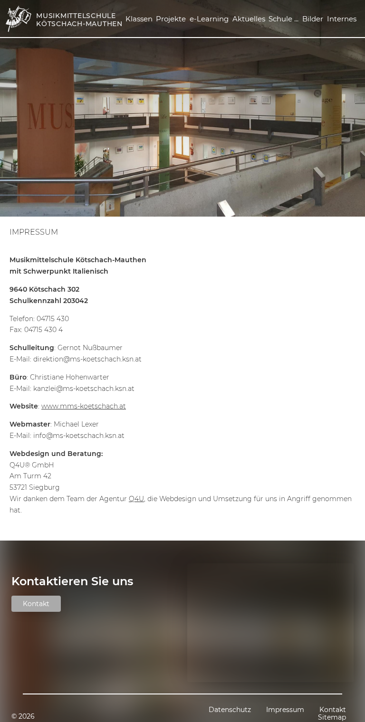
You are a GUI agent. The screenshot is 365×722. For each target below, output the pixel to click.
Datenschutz (230, 709)
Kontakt (36, 603)
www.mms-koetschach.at (83, 406)
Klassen (139, 18)
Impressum (34, 232)
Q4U (136, 498)
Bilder (312, 18)
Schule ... (283, 18)
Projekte (171, 18)
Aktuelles (248, 18)
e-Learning (209, 18)
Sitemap (332, 717)
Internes (341, 18)
